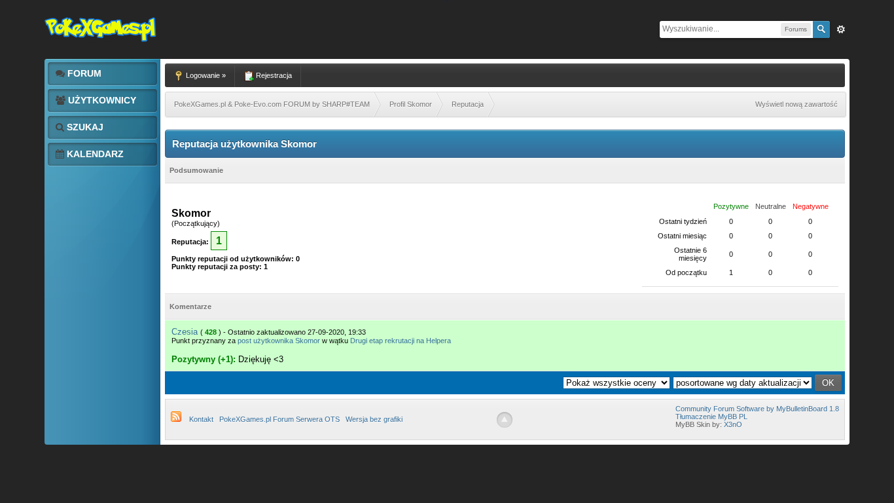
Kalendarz (94, 154)
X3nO (733, 424)
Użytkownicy (100, 100)
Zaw (840, 29)
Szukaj (83, 127)
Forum (83, 73)
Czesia (184, 332)
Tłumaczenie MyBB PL (711, 416)
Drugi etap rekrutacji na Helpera (400, 341)
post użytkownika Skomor (279, 341)
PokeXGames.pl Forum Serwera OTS (279, 419)
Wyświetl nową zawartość (796, 104)
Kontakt (201, 419)
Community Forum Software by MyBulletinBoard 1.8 (757, 409)
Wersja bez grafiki (374, 419)
